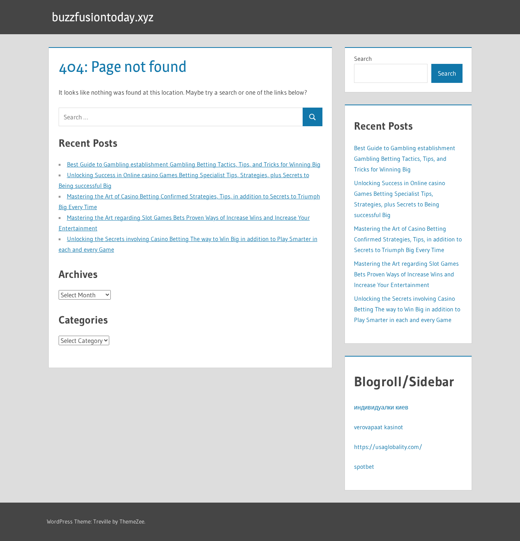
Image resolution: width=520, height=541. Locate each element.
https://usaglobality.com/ (388, 447)
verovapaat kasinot (378, 427)
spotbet (364, 466)
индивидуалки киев (381, 407)
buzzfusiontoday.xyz (102, 17)
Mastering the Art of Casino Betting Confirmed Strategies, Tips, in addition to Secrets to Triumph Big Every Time (408, 239)
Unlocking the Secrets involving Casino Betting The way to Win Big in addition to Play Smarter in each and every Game (407, 309)
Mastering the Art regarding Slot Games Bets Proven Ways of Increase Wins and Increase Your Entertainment (406, 274)
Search (363, 58)
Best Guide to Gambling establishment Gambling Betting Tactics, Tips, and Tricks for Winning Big (194, 164)
